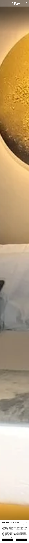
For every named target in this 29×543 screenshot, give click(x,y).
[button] (26, 272)
